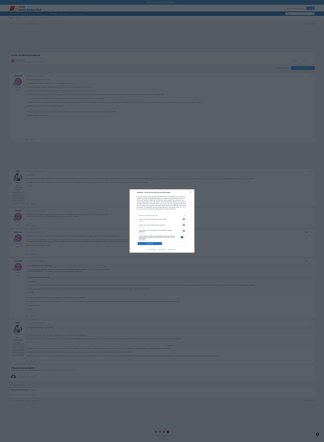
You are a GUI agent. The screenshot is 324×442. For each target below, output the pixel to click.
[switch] (183, 219)
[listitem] (162, 215)
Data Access (162, 249)
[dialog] (162, 221)
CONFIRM (150, 243)
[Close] (191, 192)
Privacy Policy (171, 249)
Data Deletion (152, 249)
